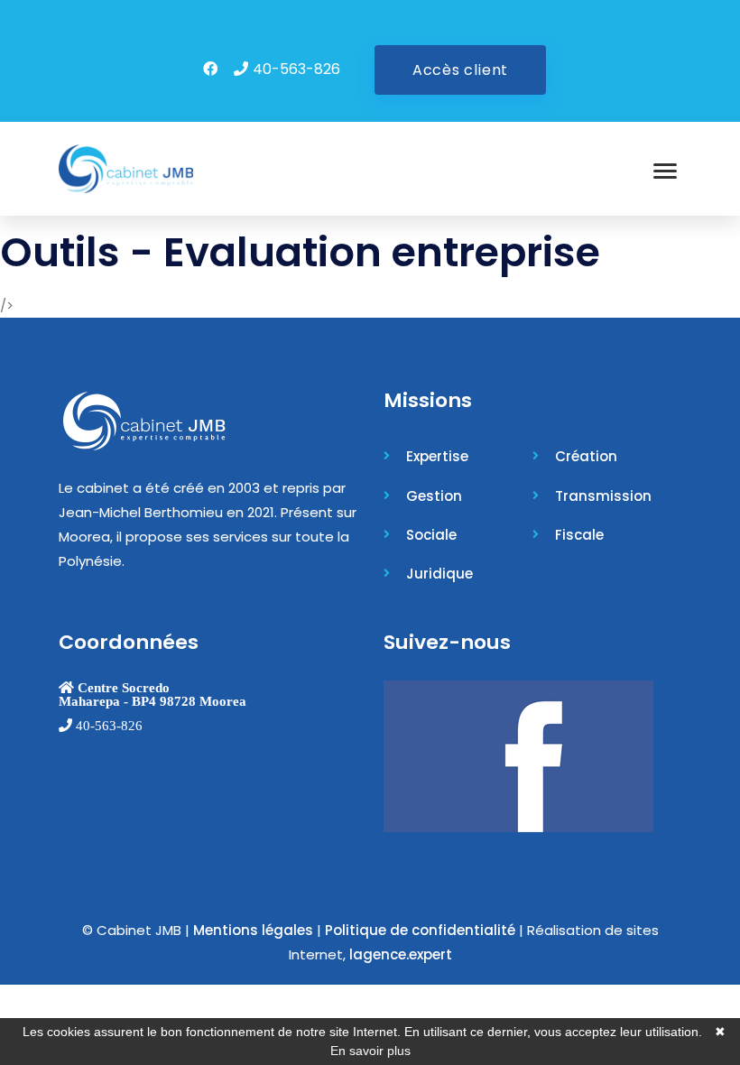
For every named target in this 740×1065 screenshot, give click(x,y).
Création (586, 456)
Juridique (439, 573)
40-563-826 (296, 69)
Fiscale (579, 534)
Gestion (434, 495)
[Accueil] (126, 168)
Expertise (437, 456)
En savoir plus (370, 1050)
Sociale (431, 534)
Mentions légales (253, 930)
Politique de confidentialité (420, 930)
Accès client (460, 70)
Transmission (603, 495)
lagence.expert (400, 954)
